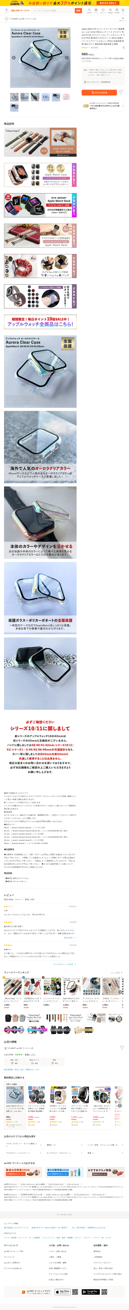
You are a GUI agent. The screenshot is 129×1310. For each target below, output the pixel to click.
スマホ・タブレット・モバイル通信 (33, 1184)
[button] (123, 47)
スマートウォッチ (73, 1184)
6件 (33, 1055)
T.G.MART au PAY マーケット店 (31, 1194)
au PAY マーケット (10, 1184)
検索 (78, 11)
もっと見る (115, 973)
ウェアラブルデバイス (55, 1184)
